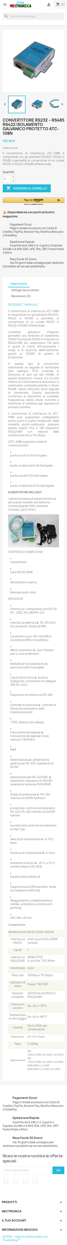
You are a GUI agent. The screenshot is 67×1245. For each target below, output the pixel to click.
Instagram (35, 1181)
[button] (33, 202)
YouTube (25, 1181)
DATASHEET (15, 305)
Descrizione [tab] (19, 284)
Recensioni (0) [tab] (21, 296)
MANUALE (31, 305)
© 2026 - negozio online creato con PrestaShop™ (25, 1238)
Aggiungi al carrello (26, 188)
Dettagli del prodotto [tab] (25, 290)
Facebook (6, 1181)
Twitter (16, 1181)
